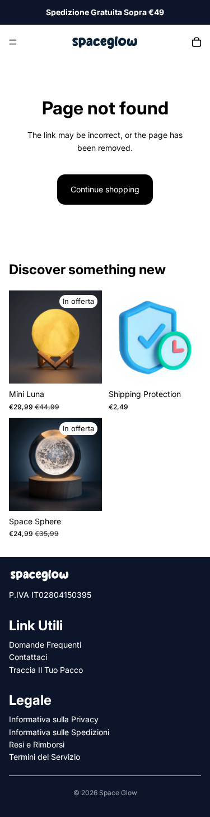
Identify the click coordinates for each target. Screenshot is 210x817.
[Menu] (13, 42)
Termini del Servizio (44, 757)
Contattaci (28, 657)
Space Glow (118, 792)
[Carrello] (196, 42)
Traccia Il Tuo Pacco (46, 670)
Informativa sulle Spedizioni (59, 732)
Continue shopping (105, 189)
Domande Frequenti (45, 644)
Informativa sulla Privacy (54, 719)
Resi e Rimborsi (36, 744)
